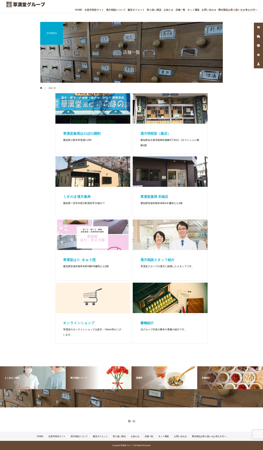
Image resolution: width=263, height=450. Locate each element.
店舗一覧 (180, 10)
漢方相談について (116, 10)
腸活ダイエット (136, 10)
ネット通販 (193, 10)
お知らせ (168, 10)
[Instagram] (129, 421)
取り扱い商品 (154, 10)
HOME (78, 10)
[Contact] (133, 421)
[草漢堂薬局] (26, 4)
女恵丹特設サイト (94, 10)
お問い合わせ (209, 10)
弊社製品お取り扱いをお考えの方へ (237, 10)
